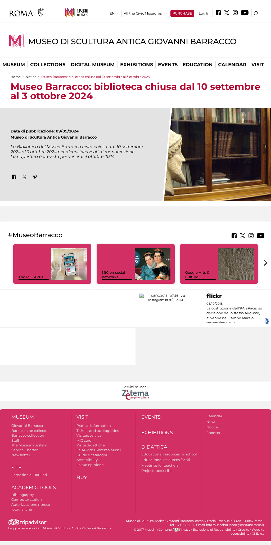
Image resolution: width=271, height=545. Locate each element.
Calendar (232, 65)
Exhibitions (136, 65)
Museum (13, 65)
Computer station (26, 499)
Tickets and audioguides (97, 430)
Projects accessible (157, 470)
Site (16, 467)
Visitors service (89, 435)
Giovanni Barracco (27, 425)
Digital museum (93, 65)
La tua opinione (90, 465)
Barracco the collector (30, 430)
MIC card (84, 440)
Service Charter (24, 450)
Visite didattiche (90, 445)
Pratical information (93, 425)
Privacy (184, 529)
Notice (31, 77)
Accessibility (87, 460)
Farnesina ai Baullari (29, 475)
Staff (15, 440)
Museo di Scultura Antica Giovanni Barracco (132, 41)
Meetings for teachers (159, 465)
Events (168, 65)
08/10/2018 (234, 313)
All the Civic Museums (143, 13)
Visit (257, 65)
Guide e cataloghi (91, 455)
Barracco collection (27, 435)
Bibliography (22, 495)
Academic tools (33, 487)
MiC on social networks (113, 274)
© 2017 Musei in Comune (153, 529)
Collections (47, 65)
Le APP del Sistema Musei (98, 450)
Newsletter (20, 455)
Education (198, 65)
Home (16, 77)
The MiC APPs (31, 277)
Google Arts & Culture (197, 274)
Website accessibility (247, 531)
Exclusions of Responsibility (214, 529)
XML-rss (258, 533)
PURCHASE (182, 13)
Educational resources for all (165, 460)
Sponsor (213, 433)
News (211, 421)
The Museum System (29, 445)
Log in (204, 13)
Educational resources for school (169, 454)
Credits (243, 529)
